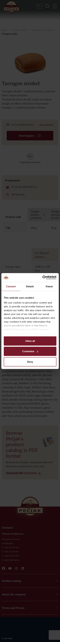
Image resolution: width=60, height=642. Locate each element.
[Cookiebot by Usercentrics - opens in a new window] (42, 278)
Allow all (30, 340)
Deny (30, 361)
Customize (28, 351)
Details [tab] (30, 286)
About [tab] (49, 286)
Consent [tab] (11, 286)
